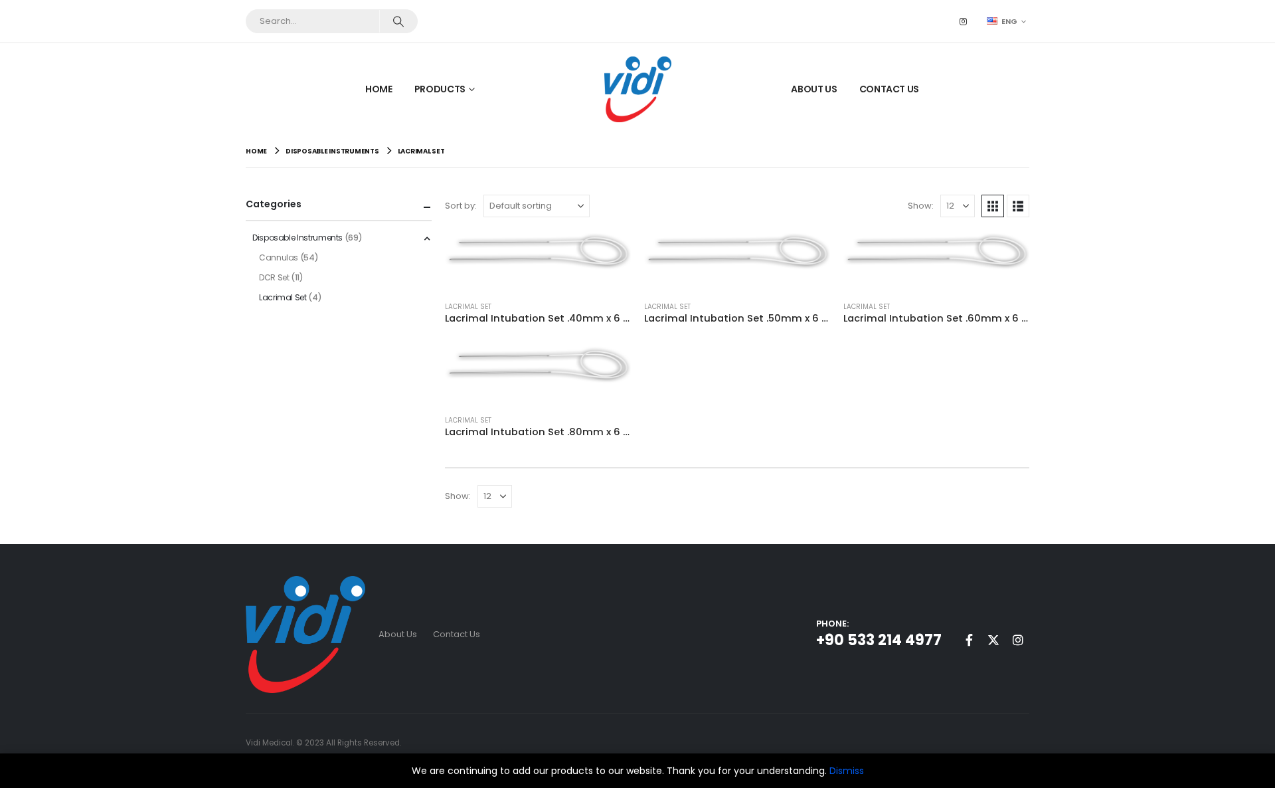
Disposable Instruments (297, 237)
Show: (921, 205)
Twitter (993, 640)
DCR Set (274, 277)
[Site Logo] (637, 89)
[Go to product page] (538, 251)
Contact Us (889, 89)
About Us (814, 89)
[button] (992, 206)
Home (378, 89)
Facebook (969, 640)
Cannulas (278, 257)
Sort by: (461, 205)
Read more (609, 252)
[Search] (398, 21)
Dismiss (846, 770)
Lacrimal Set (468, 307)
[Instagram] (963, 21)
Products (440, 89)
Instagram (1018, 640)
